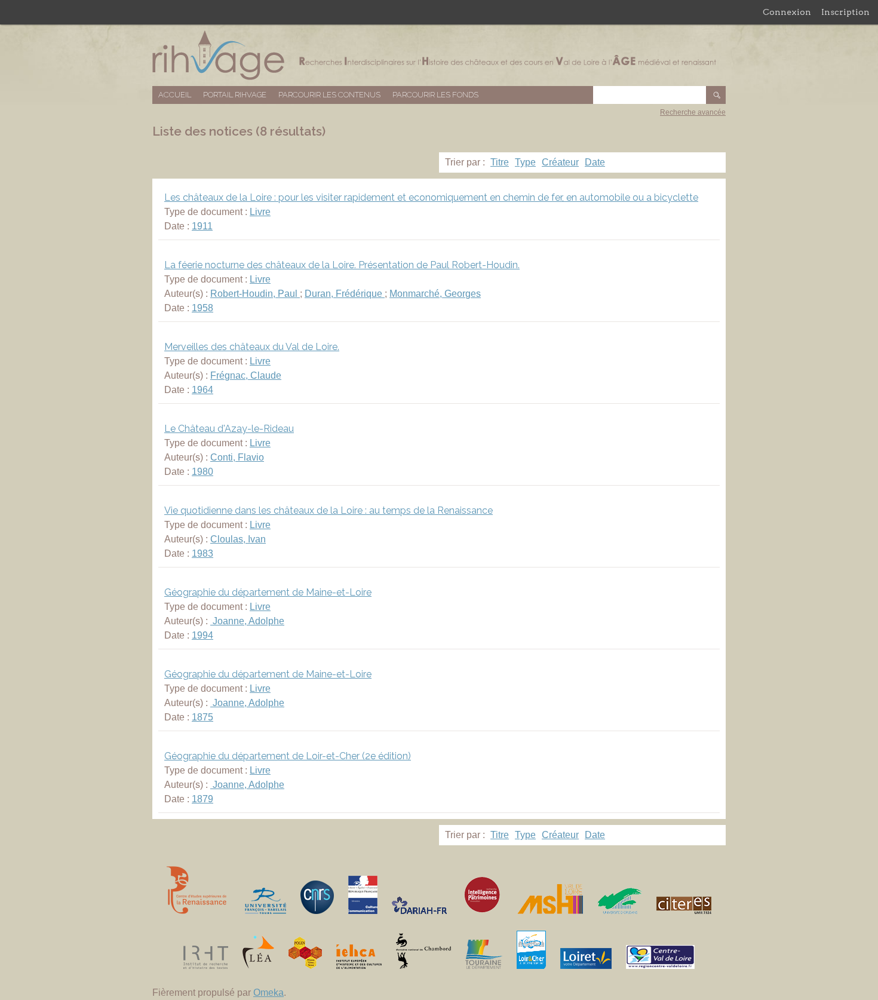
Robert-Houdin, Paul (255, 294)
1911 (202, 226)
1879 (202, 799)
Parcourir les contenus (329, 94)
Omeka (268, 992)
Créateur (560, 162)
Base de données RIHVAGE (439, 55)
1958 (202, 308)
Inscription (845, 12)
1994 (202, 635)
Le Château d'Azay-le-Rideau (229, 428)
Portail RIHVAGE (234, 94)
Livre (260, 212)
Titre (499, 162)
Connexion (787, 12)
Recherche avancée (693, 112)
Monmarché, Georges (435, 294)
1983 (202, 553)
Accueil (174, 94)
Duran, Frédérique (345, 294)
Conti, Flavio (237, 457)
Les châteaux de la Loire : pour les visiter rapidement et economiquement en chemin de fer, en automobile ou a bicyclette (431, 197)
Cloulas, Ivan (238, 539)
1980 (202, 472)
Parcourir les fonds (435, 94)
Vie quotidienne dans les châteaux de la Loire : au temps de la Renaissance (328, 510)
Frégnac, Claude (245, 375)
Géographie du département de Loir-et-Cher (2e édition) (287, 756)
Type (525, 162)
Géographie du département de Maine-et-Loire (268, 592)
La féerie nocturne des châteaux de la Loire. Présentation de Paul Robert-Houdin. (342, 265)
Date (595, 162)
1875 (202, 717)
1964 (202, 390)
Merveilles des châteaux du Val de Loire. (251, 346)
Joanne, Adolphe (247, 621)
